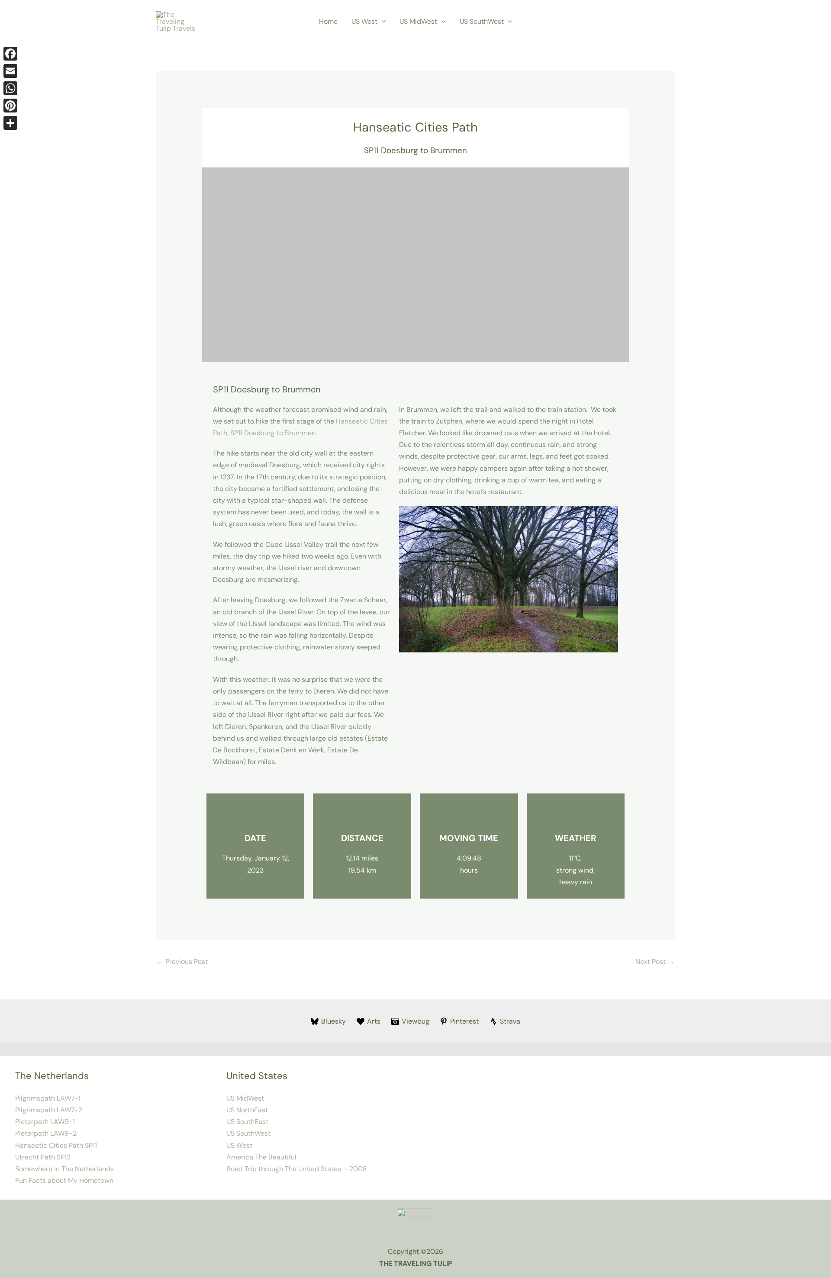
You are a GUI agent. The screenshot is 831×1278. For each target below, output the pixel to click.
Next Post (654, 961)
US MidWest (418, 21)
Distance (362, 838)
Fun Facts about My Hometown (64, 1180)
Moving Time (468, 838)
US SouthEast (247, 1121)
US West (364, 21)
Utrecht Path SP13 (43, 1157)
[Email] (10, 71)
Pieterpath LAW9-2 (46, 1133)
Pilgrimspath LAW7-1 (48, 1098)
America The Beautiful (261, 1157)
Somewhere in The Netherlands (64, 1168)
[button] (381, 21)
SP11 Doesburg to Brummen (415, 150)
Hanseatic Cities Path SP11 (56, 1145)
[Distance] (362, 815)
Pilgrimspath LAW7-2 (48, 1109)
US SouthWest (482, 21)
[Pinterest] (10, 105)
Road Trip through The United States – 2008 (296, 1168)
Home (328, 21)
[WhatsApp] (10, 88)
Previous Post (182, 961)
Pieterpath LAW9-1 (45, 1121)
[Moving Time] (469, 815)
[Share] (10, 123)
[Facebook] (10, 53)
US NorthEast (247, 1109)
